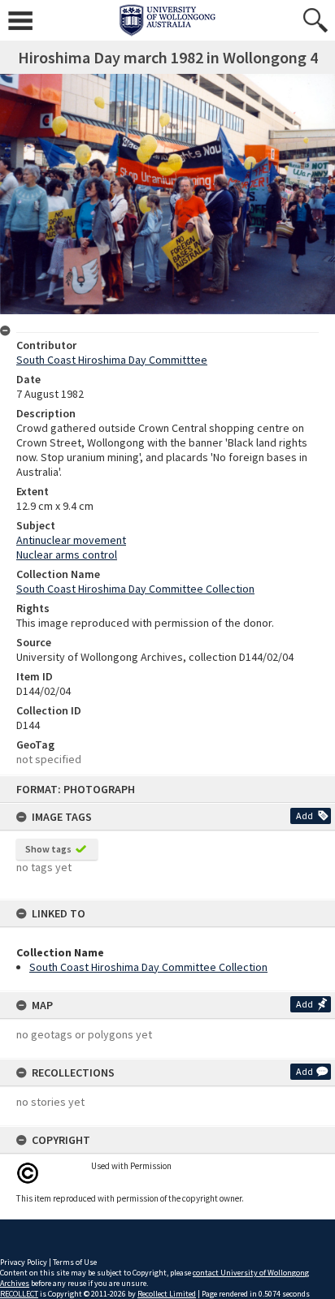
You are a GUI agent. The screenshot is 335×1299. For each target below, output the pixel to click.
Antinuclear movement (71, 540)
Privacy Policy (23, 1262)
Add (304, 815)
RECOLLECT (19, 1293)
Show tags (48, 849)
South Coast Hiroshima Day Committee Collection (148, 967)
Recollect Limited (166, 1293)
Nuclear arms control (66, 554)
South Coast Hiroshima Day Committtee (111, 359)
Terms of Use (75, 1262)
